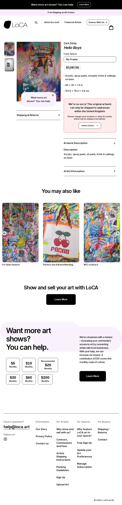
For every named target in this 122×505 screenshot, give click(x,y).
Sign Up (60, 477)
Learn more (61, 299)
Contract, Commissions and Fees (64, 443)
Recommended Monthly (48, 365)
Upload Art (62, 484)
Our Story (41, 429)
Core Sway (70, 43)
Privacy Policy (44, 436)
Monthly (13, 364)
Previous (2, 231)
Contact (102, 439)
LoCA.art (107, 500)
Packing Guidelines (62, 468)
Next (118, 231)
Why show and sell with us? (64, 431)
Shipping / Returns (103, 431)
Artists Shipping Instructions (63, 456)
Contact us (42, 443)
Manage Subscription (84, 465)
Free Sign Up (84, 442)
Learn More (84, 5)
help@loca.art (17, 427)
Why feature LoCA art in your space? (84, 432)
